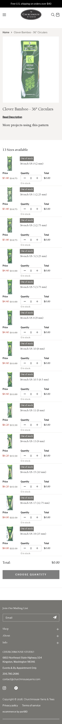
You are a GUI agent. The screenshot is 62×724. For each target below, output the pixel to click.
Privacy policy (10, 705)
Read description (12, 117)
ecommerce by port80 (15, 711)
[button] (53, 14)
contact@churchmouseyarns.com (21, 679)
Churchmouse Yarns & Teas (39, 699)
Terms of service (31, 705)
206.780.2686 (11, 673)
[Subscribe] (54, 618)
